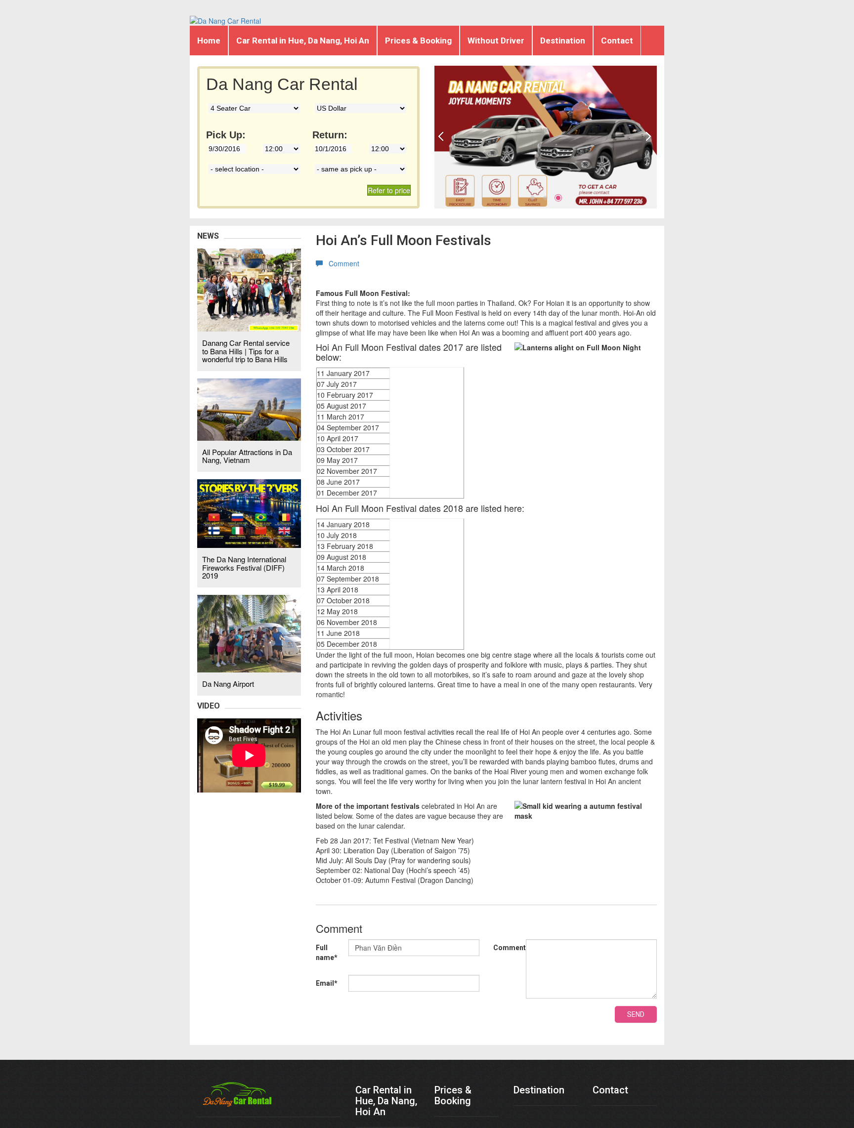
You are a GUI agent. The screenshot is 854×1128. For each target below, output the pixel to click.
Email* (327, 983)
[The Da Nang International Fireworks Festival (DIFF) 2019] (249, 512)
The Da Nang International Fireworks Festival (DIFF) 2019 (244, 567)
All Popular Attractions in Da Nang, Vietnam (247, 456)
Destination (562, 40)
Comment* (509, 948)
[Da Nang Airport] (249, 632)
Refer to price (389, 190)
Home (208, 40)
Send (635, 1014)
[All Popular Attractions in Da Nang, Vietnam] (249, 409)
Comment (341, 263)
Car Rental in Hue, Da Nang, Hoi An (302, 40)
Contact (617, 40)
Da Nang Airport (228, 683)
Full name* (327, 952)
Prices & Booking (418, 40)
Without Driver (496, 40)
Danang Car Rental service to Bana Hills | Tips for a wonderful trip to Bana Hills (246, 350)
